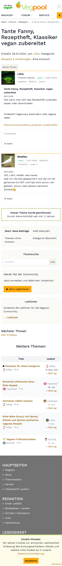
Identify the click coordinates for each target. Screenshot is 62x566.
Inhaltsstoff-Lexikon (17, 489)
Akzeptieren (31, 561)
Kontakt (9, 513)
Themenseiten (13, 479)
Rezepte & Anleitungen (16, 59)
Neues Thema (10, 67)
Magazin (6, 15)
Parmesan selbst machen (18, 400)
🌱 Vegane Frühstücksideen (19, 439)
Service (44, 15)
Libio (36, 53)
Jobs (8, 517)
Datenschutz (12, 522)
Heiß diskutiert (41, 231)
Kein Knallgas (9, 334)
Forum (25, 15)
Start (3, 22)
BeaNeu (22, 156)
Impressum (23, 513)
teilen (9, 143)
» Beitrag (51, 373)
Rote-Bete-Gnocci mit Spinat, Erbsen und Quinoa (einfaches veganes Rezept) (21, 420)
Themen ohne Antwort (13, 240)
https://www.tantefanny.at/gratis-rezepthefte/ (31, 124)
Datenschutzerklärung (31, 553)
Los (53, 261)
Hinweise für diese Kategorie (22, 366)
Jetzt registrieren (18, 289)
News (8, 474)
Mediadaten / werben (17, 508)
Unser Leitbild (13, 503)
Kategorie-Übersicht (45, 238)
